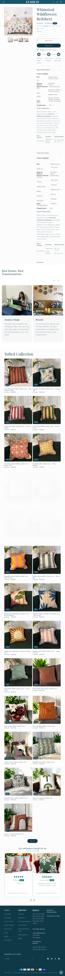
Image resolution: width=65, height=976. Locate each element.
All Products (7, 917)
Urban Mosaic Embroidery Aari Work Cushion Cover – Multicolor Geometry (46, 541)
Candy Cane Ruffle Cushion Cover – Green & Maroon (17, 427)
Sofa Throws (7, 929)
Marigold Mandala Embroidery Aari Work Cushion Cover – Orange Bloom (45, 503)
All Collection (8, 940)
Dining (6, 932)
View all (32, 841)
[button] (3, 2)
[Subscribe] (32, 959)
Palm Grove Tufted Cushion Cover (43, 798)
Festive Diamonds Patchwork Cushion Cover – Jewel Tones (17, 541)
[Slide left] (6, 40)
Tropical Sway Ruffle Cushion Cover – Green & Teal (46, 389)
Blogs (20, 938)
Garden (6, 936)
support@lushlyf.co (39, 933)
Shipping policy (42, 972)
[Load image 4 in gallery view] (26, 40)
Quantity (39, 31)
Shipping (46, 26)
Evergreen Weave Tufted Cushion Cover (16, 798)
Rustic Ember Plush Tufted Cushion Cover (45, 688)
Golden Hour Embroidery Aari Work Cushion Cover (17, 651)
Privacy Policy (22, 925)
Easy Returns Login (53, 916)
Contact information (53, 972)
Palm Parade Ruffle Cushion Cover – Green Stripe (17, 689)
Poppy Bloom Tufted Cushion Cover (14, 726)
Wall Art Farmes (9, 925)
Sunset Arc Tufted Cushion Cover (14, 834)
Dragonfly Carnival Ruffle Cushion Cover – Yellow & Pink (16, 577)
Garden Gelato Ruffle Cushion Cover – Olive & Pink (46, 577)
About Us (21, 914)
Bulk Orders (21, 917)
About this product (43, 70)
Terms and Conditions (24, 921)
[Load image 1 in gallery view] (10, 40)
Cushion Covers (8, 921)
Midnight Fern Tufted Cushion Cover (43, 762)
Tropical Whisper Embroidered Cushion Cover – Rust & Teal (46, 614)
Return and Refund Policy (23, 930)
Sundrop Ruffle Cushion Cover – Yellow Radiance (44, 464)
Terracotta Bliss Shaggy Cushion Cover (44, 726)
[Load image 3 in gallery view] (21, 40)
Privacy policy (25, 972)
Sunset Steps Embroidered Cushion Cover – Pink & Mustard (17, 614)
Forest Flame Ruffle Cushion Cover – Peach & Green (46, 427)
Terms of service (34, 972)
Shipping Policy (22, 934)
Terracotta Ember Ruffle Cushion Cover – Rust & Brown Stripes (17, 389)
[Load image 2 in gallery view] (15, 40)
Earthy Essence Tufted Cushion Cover (15, 762)
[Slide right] (30, 40)
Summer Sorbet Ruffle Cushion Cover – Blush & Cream (46, 651)
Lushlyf (9, 972)
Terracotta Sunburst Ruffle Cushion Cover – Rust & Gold (17, 464)
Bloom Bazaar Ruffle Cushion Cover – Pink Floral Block (16, 503)
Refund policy (16, 972)
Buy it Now (48, 45)
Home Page (7, 914)
